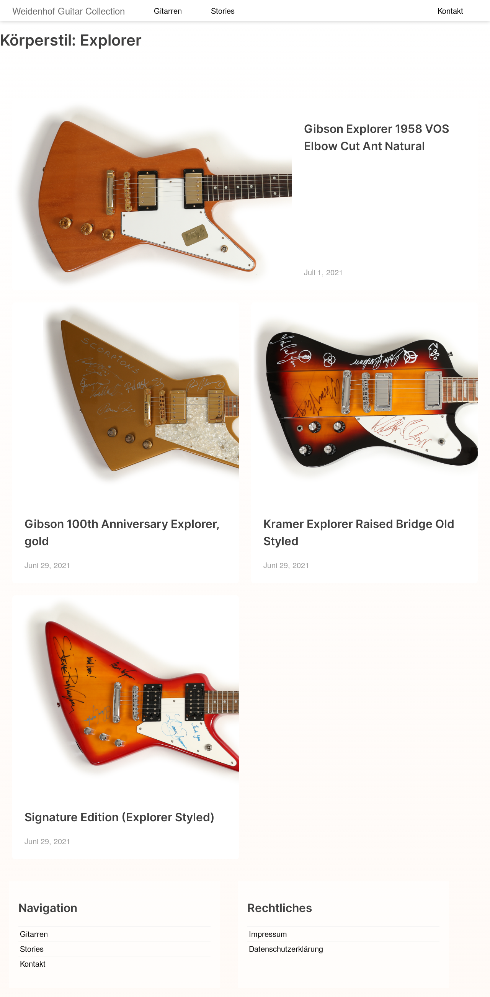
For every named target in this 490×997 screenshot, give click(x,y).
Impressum (268, 933)
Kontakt (450, 10)
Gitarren (168, 10)
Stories (223, 10)
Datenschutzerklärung (286, 948)
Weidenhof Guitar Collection (68, 10)
